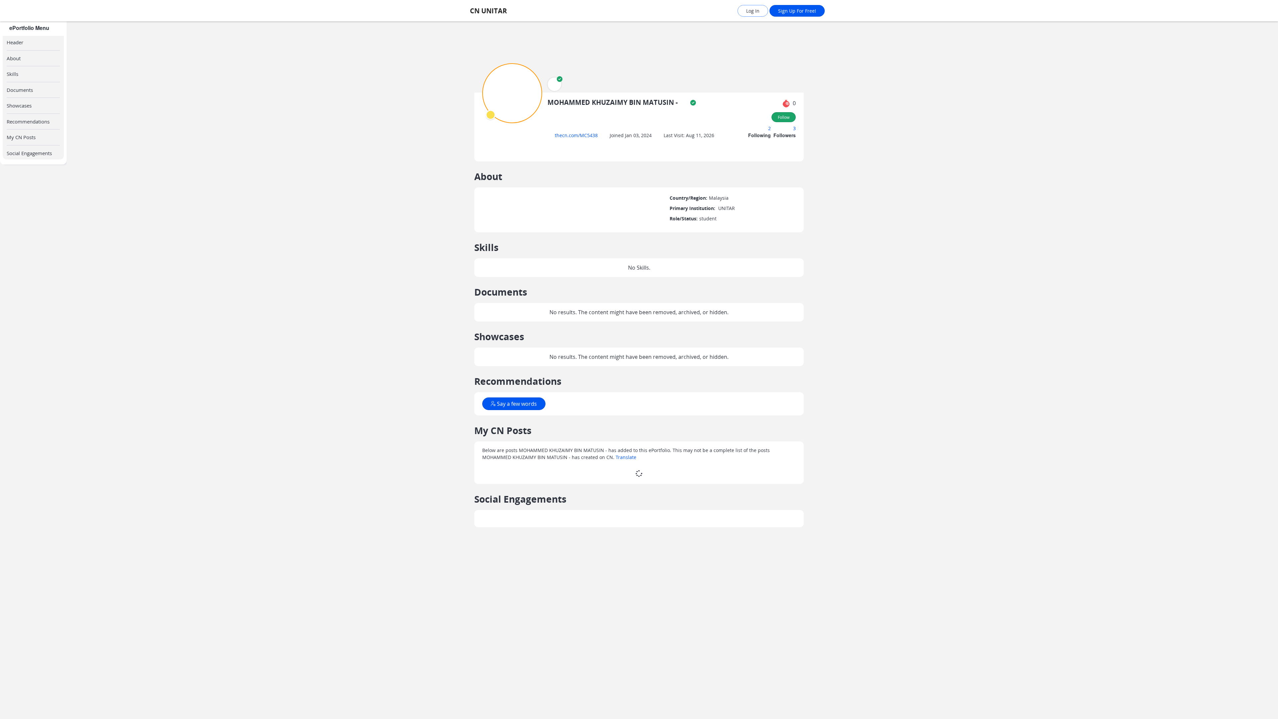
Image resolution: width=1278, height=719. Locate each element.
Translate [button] (626, 479)
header (15, 42)
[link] (507, 10)
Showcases (19, 105)
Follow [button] (783, 117)
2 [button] (770, 128)
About (14, 58)
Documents (20, 90)
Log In (752, 11)
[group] (33, 370)
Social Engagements (29, 153)
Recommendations (28, 121)
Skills (12, 74)
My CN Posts (21, 137)
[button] (554, 84)
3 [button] (794, 128)
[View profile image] (512, 93)
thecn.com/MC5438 (578, 135)
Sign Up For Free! (797, 11)
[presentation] (491, 115)
